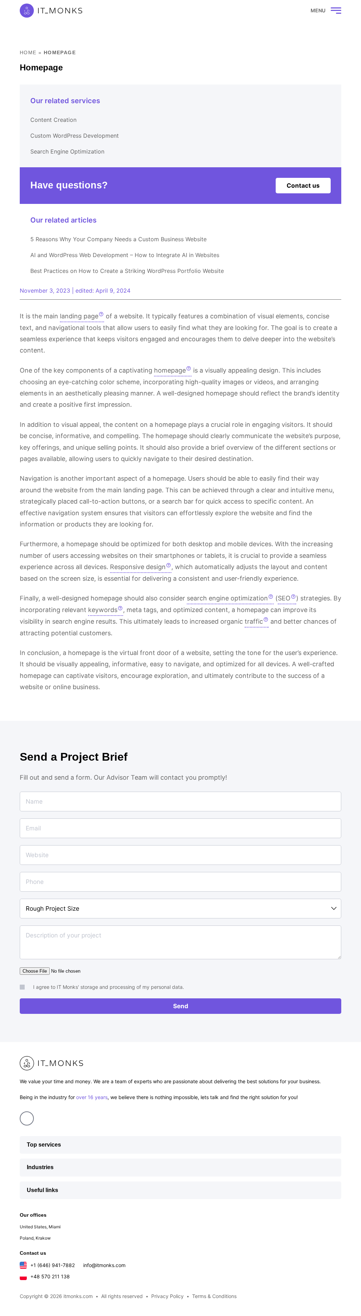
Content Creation (53, 119)
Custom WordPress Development (74, 135)
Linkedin (27, 1118)
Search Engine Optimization (67, 151)
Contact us (303, 185)
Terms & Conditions (214, 1296)
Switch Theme (289, 10)
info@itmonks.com (104, 1265)
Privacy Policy (167, 1296)
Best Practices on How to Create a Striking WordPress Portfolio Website (127, 270)
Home (28, 52)
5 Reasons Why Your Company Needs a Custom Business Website (118, 239)
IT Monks (51, 11)
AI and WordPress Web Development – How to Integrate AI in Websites (124, 254)
